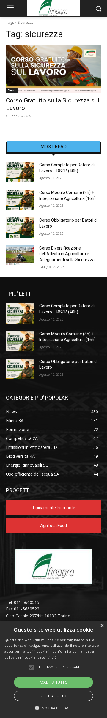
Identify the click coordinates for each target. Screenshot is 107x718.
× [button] (102, 626)
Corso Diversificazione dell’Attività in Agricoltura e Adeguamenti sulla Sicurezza (67, 254)
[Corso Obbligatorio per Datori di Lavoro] (20, 227)
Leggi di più (47, 657)
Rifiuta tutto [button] (53, 696)
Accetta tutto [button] (53, 682)
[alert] (53, 669)
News (12, 90)
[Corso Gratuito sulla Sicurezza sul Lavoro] (53, 69)
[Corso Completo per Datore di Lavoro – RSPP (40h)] (20, 172)
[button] (54, 708)
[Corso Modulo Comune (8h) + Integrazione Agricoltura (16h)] (20, 200)
